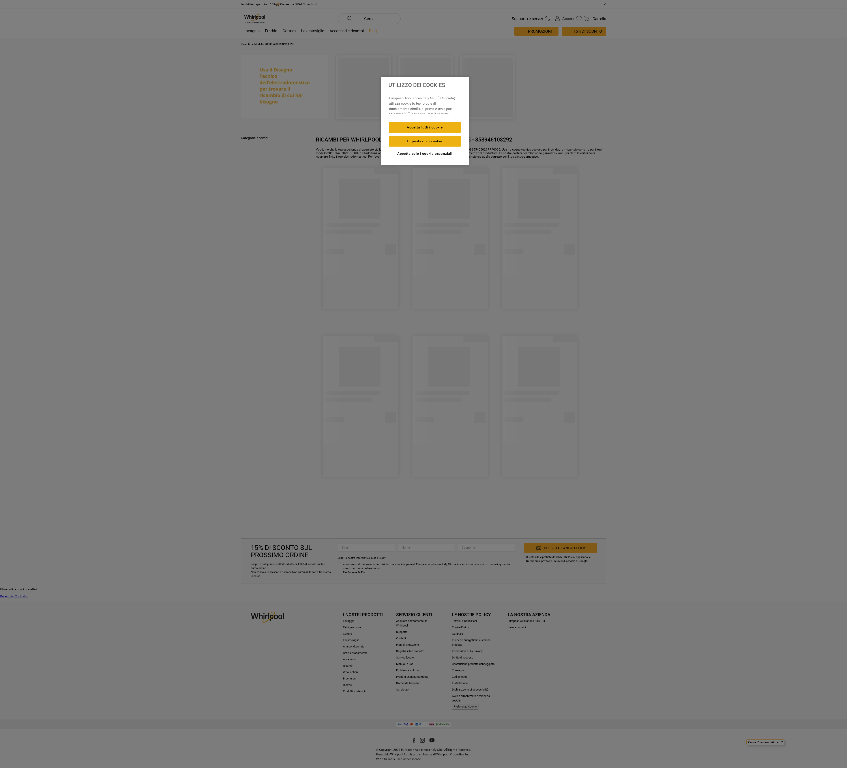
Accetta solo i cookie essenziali (424, 153)
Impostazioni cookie (424, 141)
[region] (425, 121)
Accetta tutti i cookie (425, 127)
